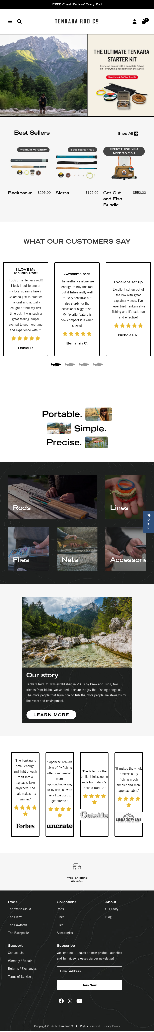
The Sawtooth (17, 925)
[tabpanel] (25, 309)
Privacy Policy (111, 1026)
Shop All (125, 134)
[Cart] (144, 21)
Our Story (111, 909)
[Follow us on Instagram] (70, 1000)
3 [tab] (84, 364)
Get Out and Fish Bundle (112, 198)
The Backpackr (18, 933)
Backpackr (20, 192)
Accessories (65, 933)
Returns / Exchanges (22, 969)
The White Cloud (19, 909)
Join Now (89, 985)
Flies (60, 925)
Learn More (51, 714)
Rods (60, 909)
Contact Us (15, 953)
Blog (108, 917)
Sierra (62, 192)
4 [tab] (98, 364)
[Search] (19, 21)
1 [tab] (56, 364)
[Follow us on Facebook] (61, 1000)
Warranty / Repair (20, 961)
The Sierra (15, 917)
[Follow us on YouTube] (79, 1000)
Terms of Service (19, 977)
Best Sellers (32, 132)
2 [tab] (70, 364)
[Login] (134, 21)
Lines (60, 917)
